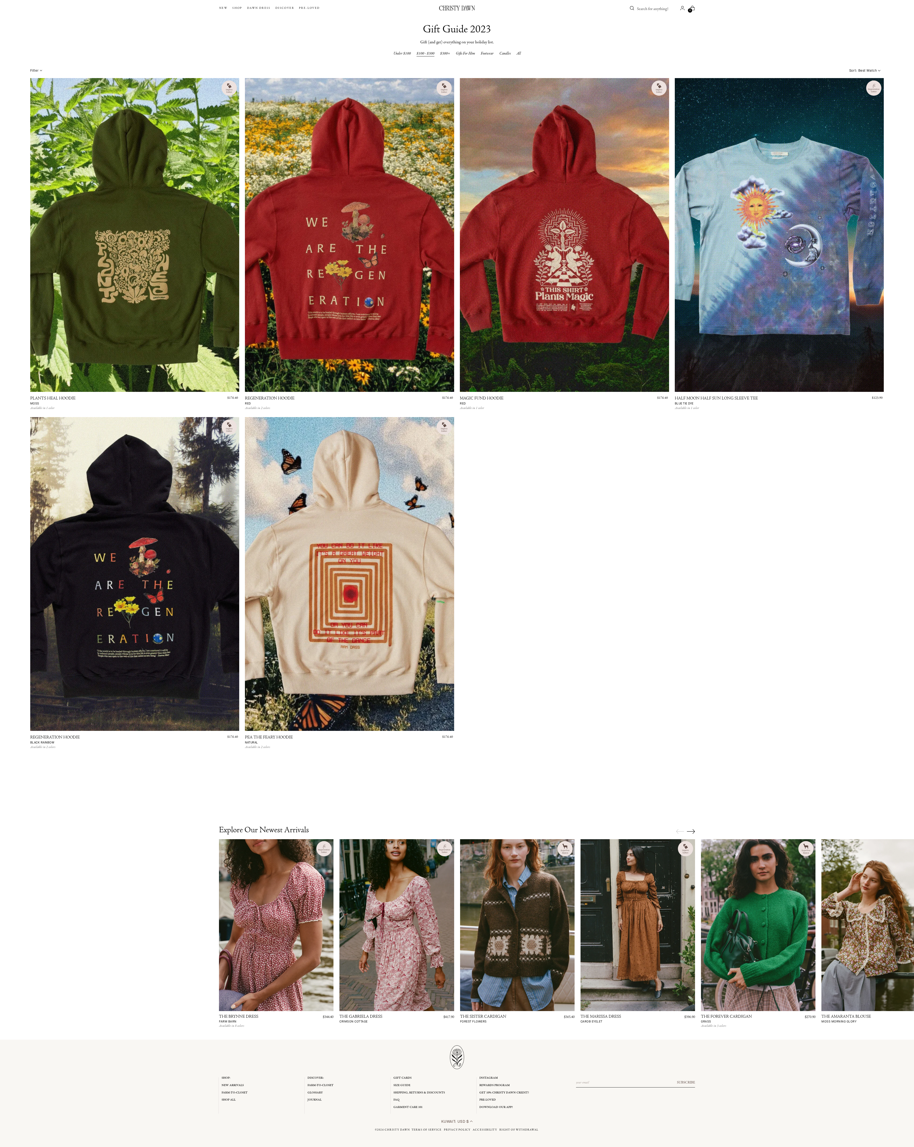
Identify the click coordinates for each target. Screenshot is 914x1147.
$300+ (445, 53)
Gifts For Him (465, 53)
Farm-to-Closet (235, 1093)
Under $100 (402, 53)
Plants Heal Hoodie (52, 401)
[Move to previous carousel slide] (680, 832)
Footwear (487, 53)
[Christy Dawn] (457, 8)
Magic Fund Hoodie (481, 401)
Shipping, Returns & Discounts (419, 1093)
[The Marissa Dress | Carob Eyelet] (638, 925)
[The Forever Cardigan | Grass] (758, 925)
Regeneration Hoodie (269, 401)
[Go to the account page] (682, 8)
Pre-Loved (487, 1100)
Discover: (316, 1078)
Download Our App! (496, 1107)
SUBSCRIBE (686, 1082)
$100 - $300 (425, 53)
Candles (505, 53)
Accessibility (485, 1130)
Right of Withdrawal (518, 1130)
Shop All (229, 1100)
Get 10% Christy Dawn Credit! (504, 1093)
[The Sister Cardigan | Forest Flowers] (517, 925)
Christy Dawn (397, 1130)
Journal (315, 1100)
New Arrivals (233, 1085)
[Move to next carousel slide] (691, 831)
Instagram (488, 1078)
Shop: (226, 1078)
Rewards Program (494, 1085)
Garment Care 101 (407, 1107)
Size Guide (401, 1085)
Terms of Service (427, 1130)
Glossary (315, 1093)
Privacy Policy (457, 1130)
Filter (34, 70)
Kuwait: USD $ (455, 1121)
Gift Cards (402, 1078)
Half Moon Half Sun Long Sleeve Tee (716, 401)
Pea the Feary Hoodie (269, 740)
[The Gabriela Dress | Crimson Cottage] (396, 925)
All (519, 53)
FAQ (396, 1100)
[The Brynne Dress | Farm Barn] (276, 925)
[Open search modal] (632, 8)
